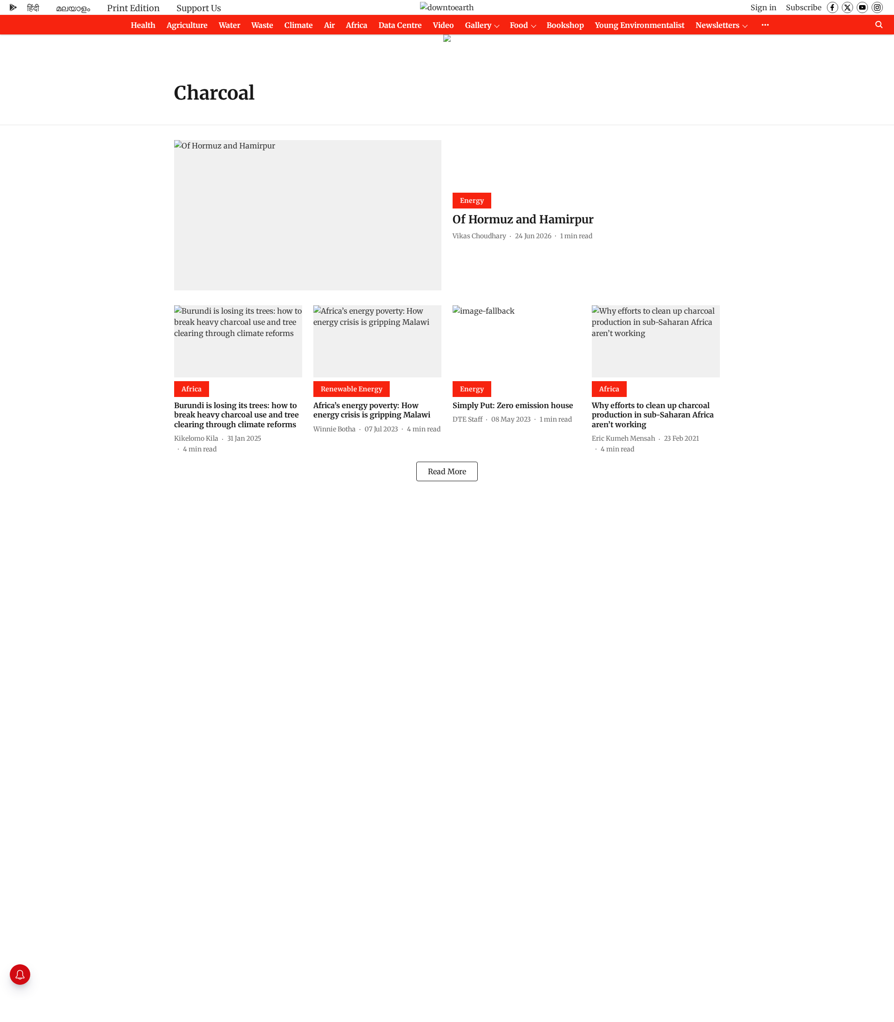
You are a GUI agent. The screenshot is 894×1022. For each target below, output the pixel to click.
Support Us (198, 8)
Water (229, 25)
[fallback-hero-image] (307, 215)
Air (329, 25)
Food (519, 25)
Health (143, 25)
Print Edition (133, 8)
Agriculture (187, 25)
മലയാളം (73, 8)
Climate (298, 25)
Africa (356, 25)
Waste (262, 25)
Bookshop (565, 25)
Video (443, 25)
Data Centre (400, 25)
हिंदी (33, 8)
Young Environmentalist (639, 25)
